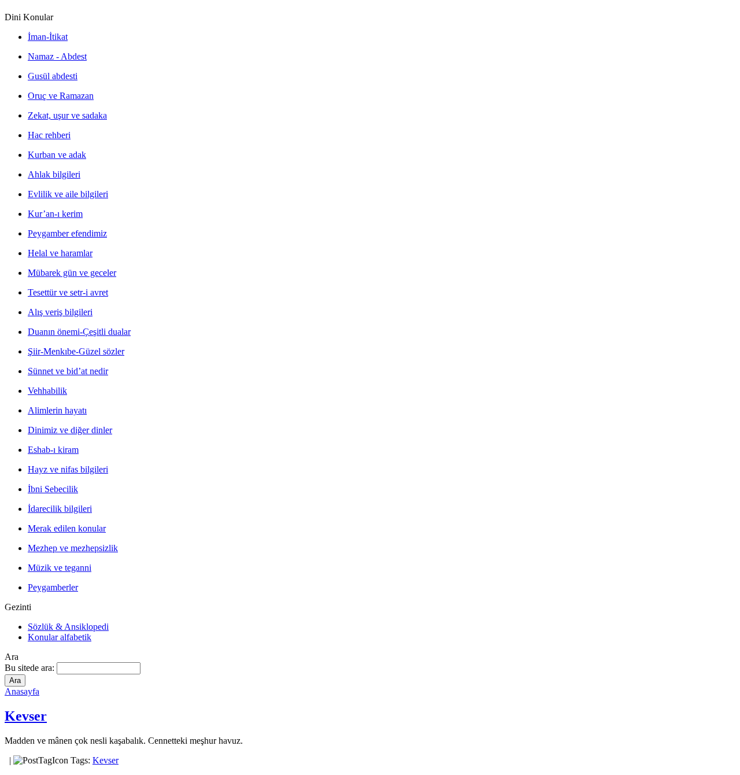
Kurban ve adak (57, 155)
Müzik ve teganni (59, 568)
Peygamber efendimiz (67, 233)
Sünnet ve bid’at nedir (68, 371)
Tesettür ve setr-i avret (68, 292)
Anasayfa (22, 691)
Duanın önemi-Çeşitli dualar (79, 332)
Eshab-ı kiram (53, 450)
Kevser (26, 716)
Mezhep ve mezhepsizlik (73, 548)
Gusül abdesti (52, 76)
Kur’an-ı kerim (55, 214)
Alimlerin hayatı (57, 410)
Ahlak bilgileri (54, 174)
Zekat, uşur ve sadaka (67, 115)
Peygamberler (53, 587)
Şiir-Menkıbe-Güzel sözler (76, 351)
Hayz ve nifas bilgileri (68, 469)
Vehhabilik (47, 391)
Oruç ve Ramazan (61, 96)
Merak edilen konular (67, 528)
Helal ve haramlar (60, 253)
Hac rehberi (49, 135)
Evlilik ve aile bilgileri (68, 194)
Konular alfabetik (59, 637)
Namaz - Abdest (57, 56)
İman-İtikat (48, 37)
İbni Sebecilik (53, 489)
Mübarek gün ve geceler (72, 273)
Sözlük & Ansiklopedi (68, 627)
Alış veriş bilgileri (60, 312)
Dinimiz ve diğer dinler (70, 430)
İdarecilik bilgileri (60, 509)
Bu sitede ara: (31, 668)
